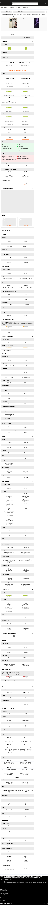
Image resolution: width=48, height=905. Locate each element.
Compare (7, 876)
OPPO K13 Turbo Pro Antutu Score (22, 882)
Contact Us (2, 876)
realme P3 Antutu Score (12, 882)
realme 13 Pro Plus (13, 32)
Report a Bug (46, 903)
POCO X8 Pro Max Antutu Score (33, 882)
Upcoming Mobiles (26, 7)
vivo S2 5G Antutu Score (43, 882)
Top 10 (16, 876)
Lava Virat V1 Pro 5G (3, 889)
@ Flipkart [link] (36, 35)
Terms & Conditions (20, 877)
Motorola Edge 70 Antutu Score (38, 881)
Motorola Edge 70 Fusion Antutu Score (16, 881)
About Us (40, 876)
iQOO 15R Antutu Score (4, 882)
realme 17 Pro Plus (3, 892)
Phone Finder (12, 876)
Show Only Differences (28, 37)
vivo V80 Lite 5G (3, 896)
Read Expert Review (9, 139)
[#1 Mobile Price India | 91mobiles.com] (4, 3)
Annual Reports (3, 877)
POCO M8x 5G (2, 894)
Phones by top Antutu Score (5, 881)
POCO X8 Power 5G (3, 890)
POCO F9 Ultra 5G (3, 900)
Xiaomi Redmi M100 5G (4, 893)
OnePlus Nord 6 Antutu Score (28, 881)
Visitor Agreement (11, 877)
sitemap (36, 876)
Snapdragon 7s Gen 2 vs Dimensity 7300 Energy (17, 70)
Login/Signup (45, 3)
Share (43, 11)
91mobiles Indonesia (23, 876)
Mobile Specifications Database (32, 877)
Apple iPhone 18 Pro (44, 0)
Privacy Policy (31, 876)
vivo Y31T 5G (2, 897)
